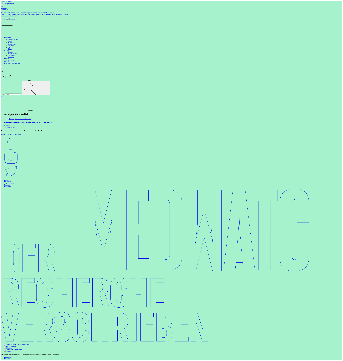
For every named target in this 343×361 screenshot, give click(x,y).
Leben (9, 47)
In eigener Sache (12, 53)
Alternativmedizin (13, 39)
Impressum (7, 358)
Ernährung (11, 45)
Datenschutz (7, 357)
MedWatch (7, 50)
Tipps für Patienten (9, 60)
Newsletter (11, 57)
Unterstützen (7, 58)
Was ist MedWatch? (9, 183)
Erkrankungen (12, 44)
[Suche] (36, 88)
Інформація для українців (12, 63)
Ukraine (10, 41)
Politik (10, 49)
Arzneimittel (11, 42)
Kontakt (6, 180)
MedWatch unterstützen (7, 3)
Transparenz (11, 55)
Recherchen (7, 37)
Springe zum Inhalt (6, 1)
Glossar (6, 61)
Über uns (10, 52)
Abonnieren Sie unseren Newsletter (11, 134)
